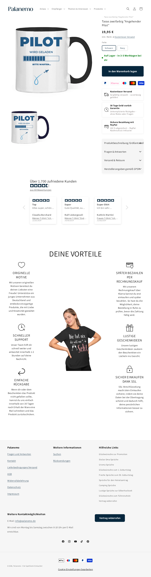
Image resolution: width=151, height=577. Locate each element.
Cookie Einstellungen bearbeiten (75, 569)
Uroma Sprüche (106, 464)
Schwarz (109, 48)
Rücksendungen (61, 460)
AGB (9, 474)
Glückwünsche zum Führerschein (115, 495)
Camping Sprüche (107, 485)
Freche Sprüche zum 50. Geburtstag (116, 475)
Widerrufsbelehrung (18, 480)
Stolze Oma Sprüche (108, 459)
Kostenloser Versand (125, 37)
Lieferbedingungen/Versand (22, 467)
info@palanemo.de (25, 520)
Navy (122, 48)
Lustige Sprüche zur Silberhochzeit (115, 490)
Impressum (13, 493)
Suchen (57, 454)
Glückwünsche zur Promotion (113, 454)
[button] (44, 9)
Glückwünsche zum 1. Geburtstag (115, 469)
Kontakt (11, 460)
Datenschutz (14, 487)
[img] (77, 186)
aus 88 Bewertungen (40, 189)
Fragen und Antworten (19, 454)
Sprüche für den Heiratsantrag (113, 480)
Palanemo (17, 566)
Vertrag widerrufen (108, 501)
